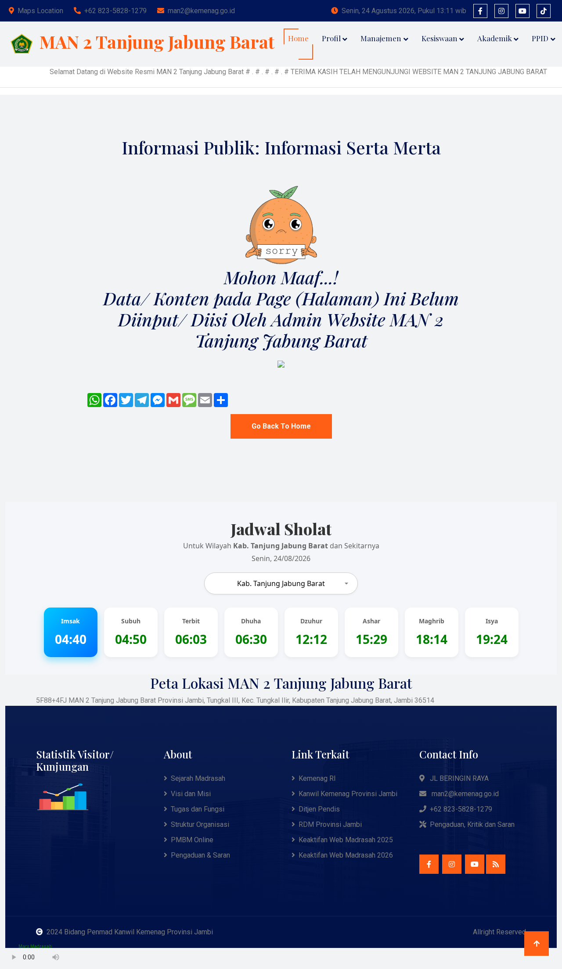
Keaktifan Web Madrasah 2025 (346, 840)
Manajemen (380, 38)
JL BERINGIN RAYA (458, 778)
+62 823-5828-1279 (115, 11)
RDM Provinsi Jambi (330, 824)
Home (298, 38)
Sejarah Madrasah (198, 778)
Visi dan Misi (191, 794)
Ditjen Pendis (319, 809)
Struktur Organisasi (200, 824)
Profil (331, 38)
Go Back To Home (281, 426)
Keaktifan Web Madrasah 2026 (346, 855)
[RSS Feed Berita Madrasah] (495, 864)
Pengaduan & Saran (200, 855)
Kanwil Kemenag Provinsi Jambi (348, 794)
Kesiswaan (440, 38)
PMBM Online (192, 840)
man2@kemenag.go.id (201, 11)
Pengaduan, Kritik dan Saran (472, 824)
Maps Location (40, 11)
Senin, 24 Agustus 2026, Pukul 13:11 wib (404, 11)
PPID (540, 38)
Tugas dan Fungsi (197, 809)
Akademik (494, 38)
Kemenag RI (317, 778)
